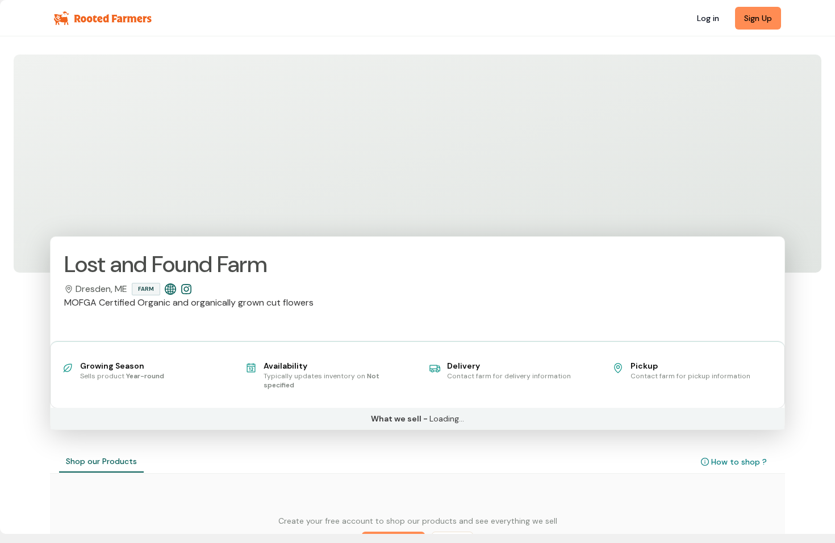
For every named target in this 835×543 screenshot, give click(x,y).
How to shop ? (739, 462)
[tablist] (101, 461)
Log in (708, 18)
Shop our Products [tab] (101, 461)
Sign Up (758, 18)
